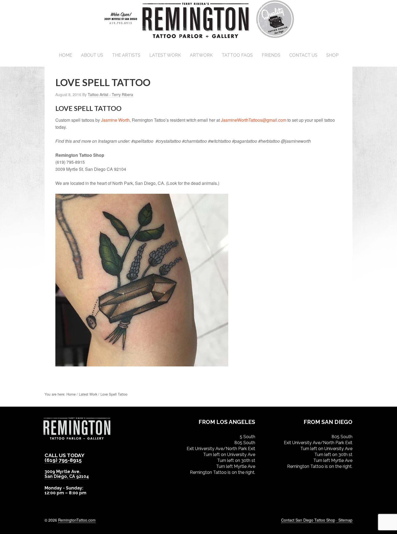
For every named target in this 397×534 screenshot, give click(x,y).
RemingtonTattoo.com (77, 520)
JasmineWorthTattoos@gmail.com (253, 120)
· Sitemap (344, 520)
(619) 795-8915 (63, 460)
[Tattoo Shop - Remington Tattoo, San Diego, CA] (198, 38)
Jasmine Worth (115, 120)
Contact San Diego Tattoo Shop (308, 520)
